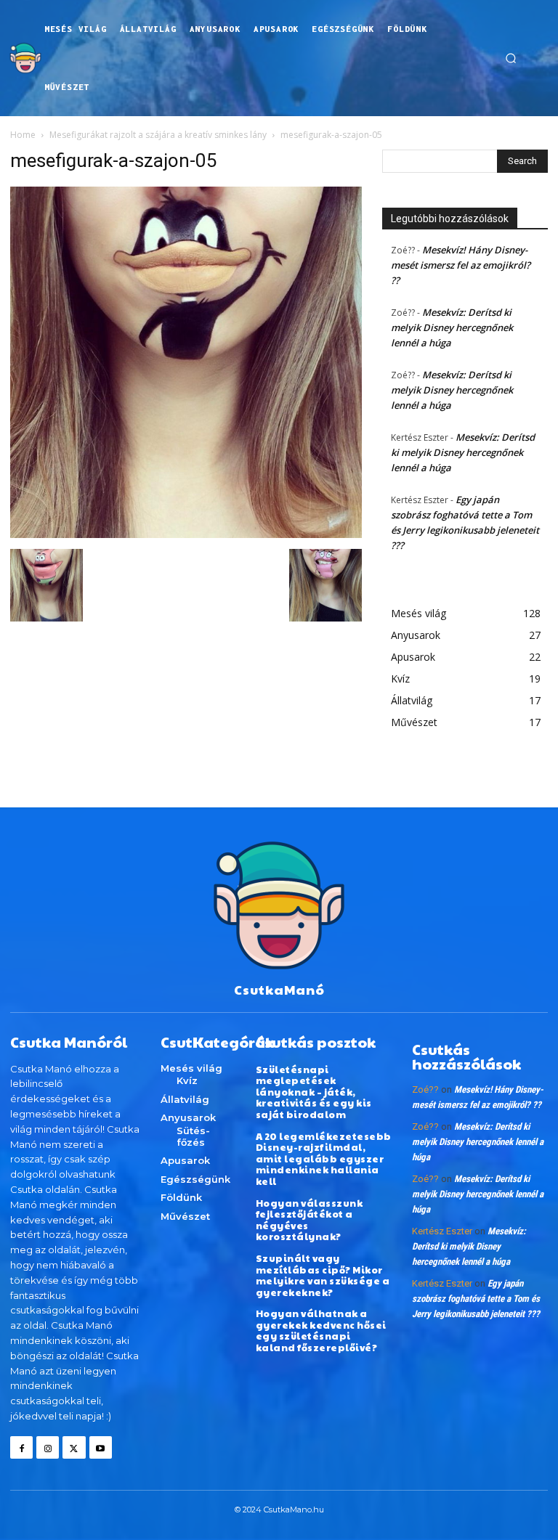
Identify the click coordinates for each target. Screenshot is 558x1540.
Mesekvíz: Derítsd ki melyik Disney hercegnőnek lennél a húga (452, 327)
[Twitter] (73, 1447)
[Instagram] (47, 1447)
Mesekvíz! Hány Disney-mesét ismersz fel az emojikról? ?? (460, 265)
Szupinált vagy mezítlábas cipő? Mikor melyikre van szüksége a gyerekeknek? (323, 1275)
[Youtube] (100, 1447)
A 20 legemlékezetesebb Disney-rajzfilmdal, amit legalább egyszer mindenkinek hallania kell (324, 1159)
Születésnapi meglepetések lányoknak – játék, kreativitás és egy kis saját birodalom (314, 1092)
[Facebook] (21, 1447)
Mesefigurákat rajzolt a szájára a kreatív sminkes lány (158, 135)
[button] (510, 58)
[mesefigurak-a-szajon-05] (186, 534)
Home (23, 135)
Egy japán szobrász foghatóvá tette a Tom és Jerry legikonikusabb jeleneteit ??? (476, 1298)
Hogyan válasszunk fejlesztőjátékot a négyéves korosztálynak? (309, 1220)
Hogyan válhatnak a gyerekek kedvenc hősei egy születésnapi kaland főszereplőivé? (321, 1330)
